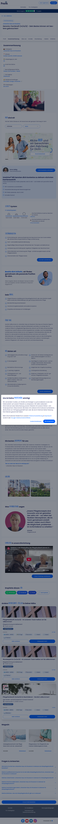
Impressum (48, 416)
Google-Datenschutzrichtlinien (20, 418)
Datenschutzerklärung (36, 416)
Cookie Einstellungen (36, 421)
